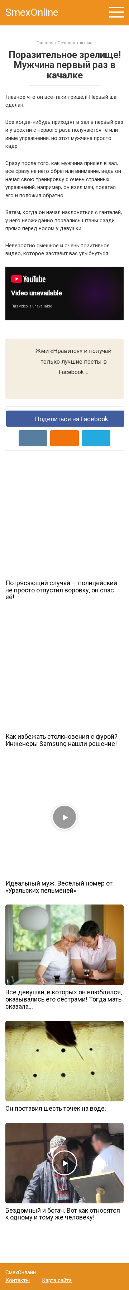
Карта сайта (57, 1280)
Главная (45, 42)
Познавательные (75, 42)
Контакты (17, 1280)
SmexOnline (31, 12)
